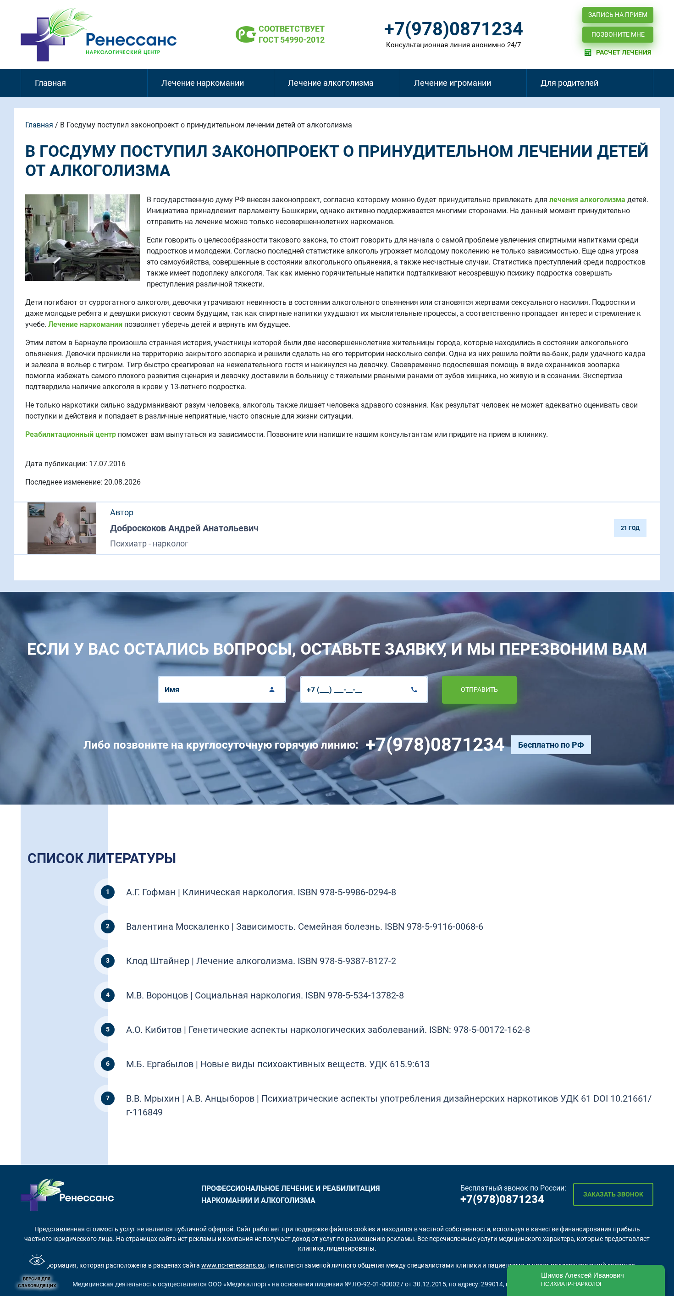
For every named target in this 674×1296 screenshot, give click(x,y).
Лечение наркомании (202, 83)
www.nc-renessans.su (233, 1265)
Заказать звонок (613, 1194)
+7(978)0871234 (453, 29)
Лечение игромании (452, 83)
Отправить (479, 689)
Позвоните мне (618, 34)
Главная (50, 83)
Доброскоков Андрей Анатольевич (184, 528)
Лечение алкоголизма (331, 83)
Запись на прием (617, 14)
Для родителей (569, 83)
